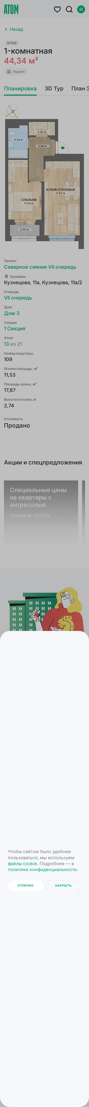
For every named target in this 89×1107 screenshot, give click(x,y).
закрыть (63, 885)
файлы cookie (22, 863)
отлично (25, 885)
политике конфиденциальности (42, 869)
